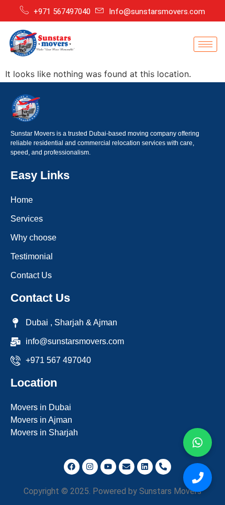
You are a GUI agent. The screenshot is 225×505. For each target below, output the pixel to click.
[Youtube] (108, 467)
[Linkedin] (145, 467)
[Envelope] (126, 467)
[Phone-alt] (163, 467)
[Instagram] (90, 467)
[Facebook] (72, 467)
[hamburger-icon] (205, 44)
